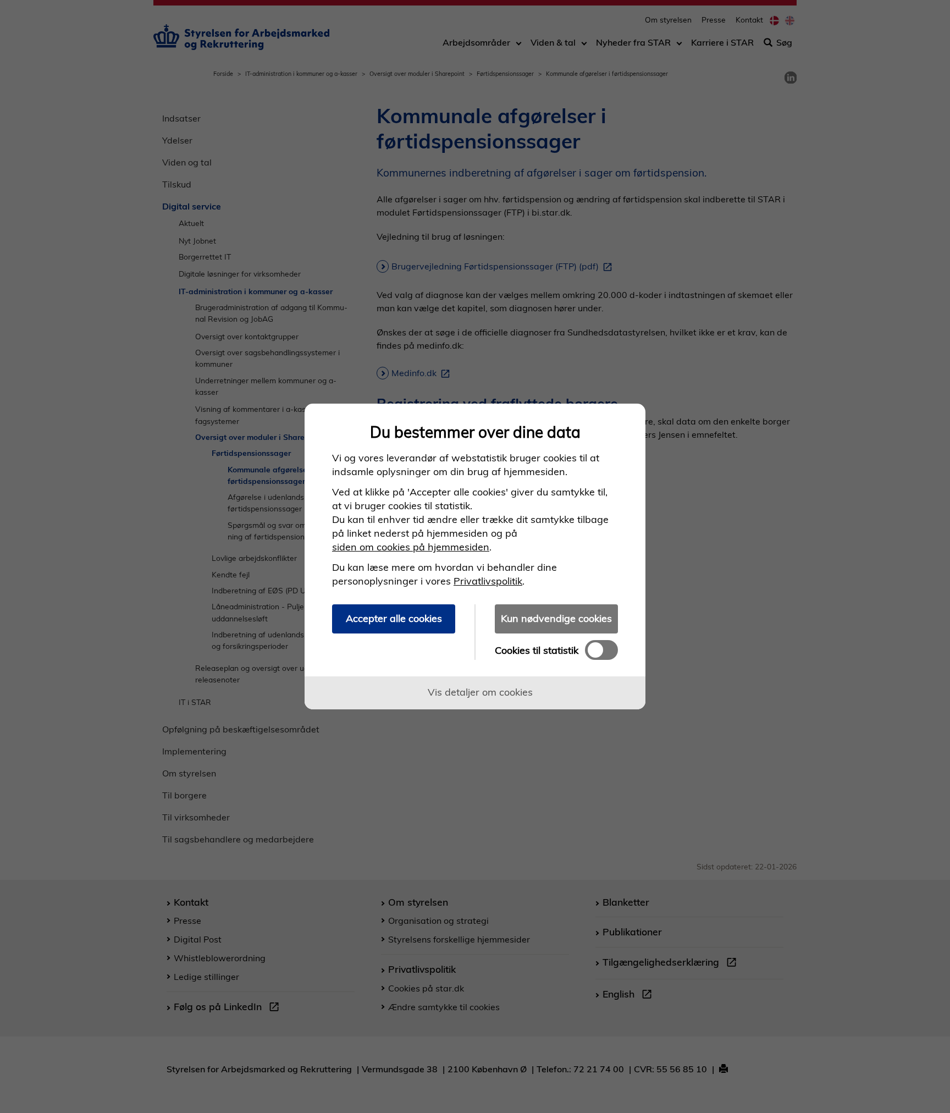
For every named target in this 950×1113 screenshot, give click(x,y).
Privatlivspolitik (488, 581)
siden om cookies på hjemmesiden (410, 547)
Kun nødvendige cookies (556, 618)
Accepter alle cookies (394, 618)
